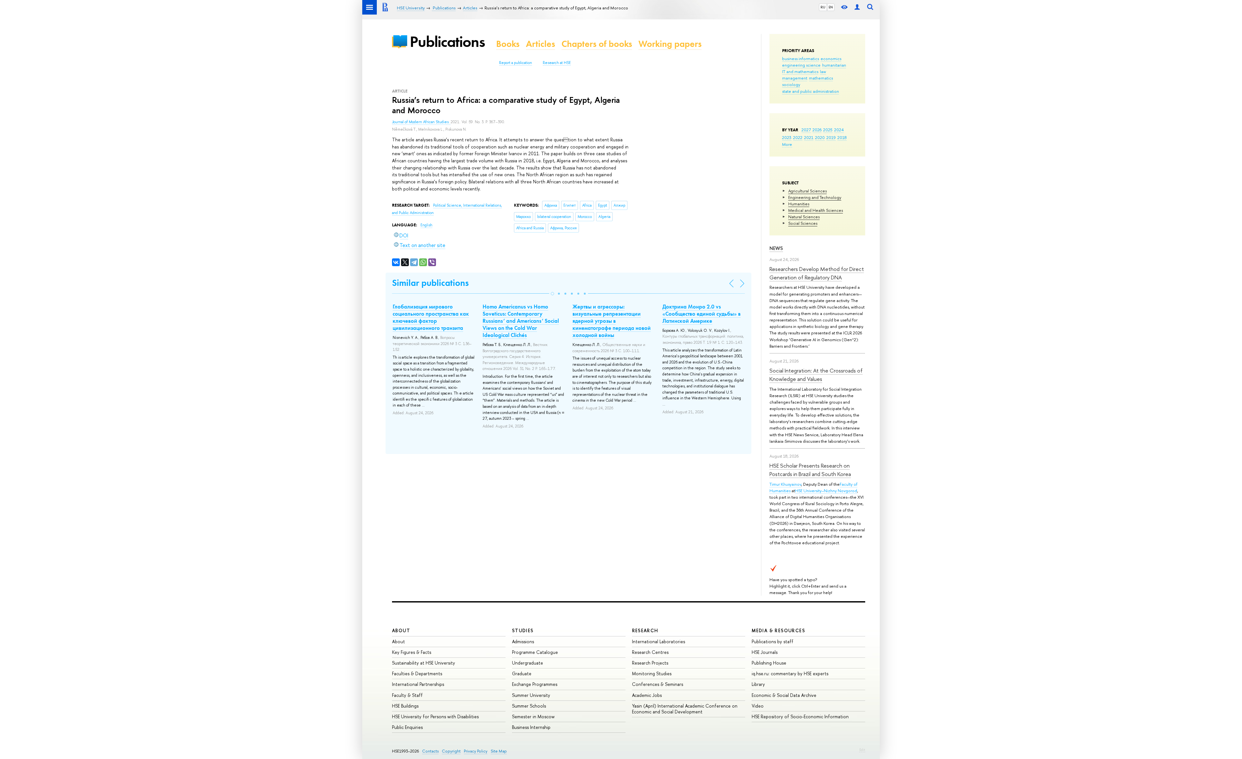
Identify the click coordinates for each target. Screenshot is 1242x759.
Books (507, 43)
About (401, 630)
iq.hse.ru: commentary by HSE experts (790, 673)
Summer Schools (529, 706)
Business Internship (531, 727)
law (823, 71)
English (426, 225)
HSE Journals (765, 652)
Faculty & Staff (407, 695)
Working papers (670, 43)
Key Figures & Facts (411, 652)
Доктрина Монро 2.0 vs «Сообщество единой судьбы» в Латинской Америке (701, 313)
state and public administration (810, 91)
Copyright (451, 751)
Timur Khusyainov (785, 484)
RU (823, 7)
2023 (786, 137)
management (794, 78)
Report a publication (515, 62)
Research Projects (650, 663)
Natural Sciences (804, 217)
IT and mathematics (800, 71)
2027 (806, 130)
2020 (820, 137)
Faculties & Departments (417, 673)
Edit (862, 749)
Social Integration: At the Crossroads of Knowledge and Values (816, 375)
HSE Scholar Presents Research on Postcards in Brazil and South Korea (810, 470)
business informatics (800, 58)
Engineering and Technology (814, 197)
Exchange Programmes (534, 684)
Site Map (499, 751)
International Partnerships (418, 684)
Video (758, 706)
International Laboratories (658, 641)
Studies (523, 630)
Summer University (531, 695)
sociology (791, 84)
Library (758, 684)
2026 (817, 130)
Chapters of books (596, 43)
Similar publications (430, 282)
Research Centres (650, 652)
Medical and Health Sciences (815, 210)
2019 (831, 137)
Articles (540, 43)
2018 (842, 137)
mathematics (821, 78)
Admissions (523, 641)
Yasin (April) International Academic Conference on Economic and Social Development (684, 709)
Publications (447, 41)
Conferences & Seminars (657, 684)
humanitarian (834, 65)
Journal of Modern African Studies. (421, 122)
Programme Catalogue (535, 652)
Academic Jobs (647, 695)
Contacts (430, 751)
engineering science (801, 65)
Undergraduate (527, 663)
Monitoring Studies (651, 673)
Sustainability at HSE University (423, 663)
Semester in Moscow (533, 716)
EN (831, 7)
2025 (828, 130)
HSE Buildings (405, 706)
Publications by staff (772, 641)
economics (831, 58)
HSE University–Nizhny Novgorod (826, 490)
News (776, 248)
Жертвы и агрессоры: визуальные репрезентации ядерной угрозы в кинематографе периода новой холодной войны (611, 321)
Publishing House (769, 663)
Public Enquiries (407, 727)
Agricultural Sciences (807, 191)
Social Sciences (802, 223)
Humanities (798, 204)
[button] (552, 293)
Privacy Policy (475, 751)
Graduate (521, 673)
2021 (808, 137)
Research (645, 630)
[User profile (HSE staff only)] (857, 7)
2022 (797, 137)
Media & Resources (778, 630)
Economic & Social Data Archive (784, 695)
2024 (839, 130)
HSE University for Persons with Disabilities (435, 716)
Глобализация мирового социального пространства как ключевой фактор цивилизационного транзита (431, 317)
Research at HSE (557, 62)
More (787, 144)
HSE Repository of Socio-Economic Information (800, 716)
